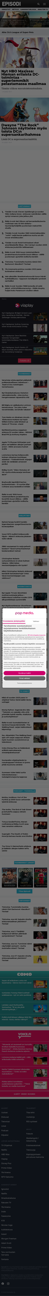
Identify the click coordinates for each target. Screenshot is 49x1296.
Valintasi (36, 621)
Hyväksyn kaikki (24, 673)
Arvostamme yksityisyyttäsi (14, 621)
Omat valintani (24, 678)
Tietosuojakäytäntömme (24, 683)
